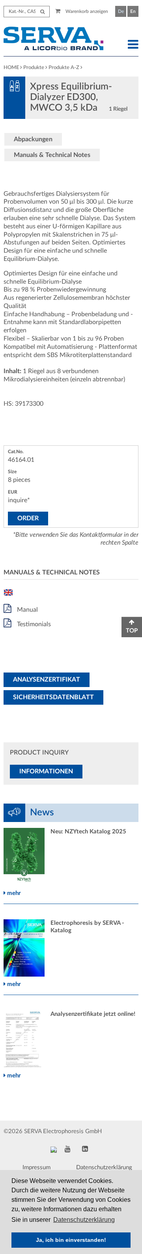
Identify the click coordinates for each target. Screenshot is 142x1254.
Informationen (46, 771)
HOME (11, 67)
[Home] (53, 40)
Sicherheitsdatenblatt (53, 697)
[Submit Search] (42, 11)
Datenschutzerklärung (104, 1167)
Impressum (36, 1167)
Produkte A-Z (64, 67)
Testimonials (33, 624)
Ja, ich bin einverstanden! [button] (71, 1240)
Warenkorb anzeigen (86, 11)
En (133, 11)
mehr (13, 893)
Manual (26, 610)
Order (28, 518)
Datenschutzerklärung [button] (84, 1219)
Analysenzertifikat (46, 679)
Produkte (33, 67)
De (121, 11)
